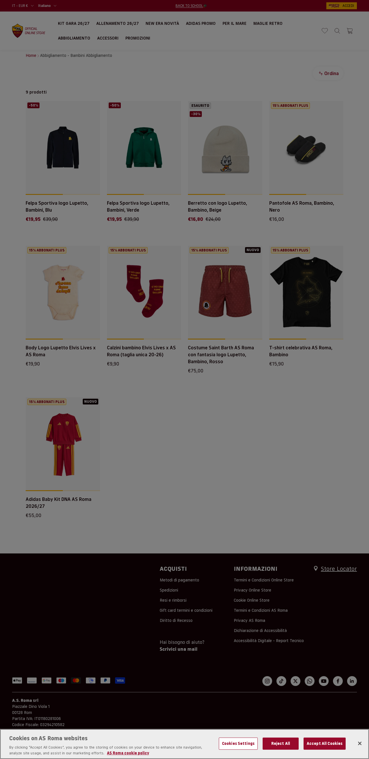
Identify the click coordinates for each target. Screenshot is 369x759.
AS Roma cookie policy (128, 753)
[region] (184, 744)
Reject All (280, 743)
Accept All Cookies (324, 743)
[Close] (359, 743)
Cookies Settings (238, 743)
